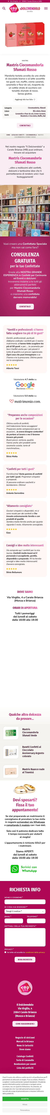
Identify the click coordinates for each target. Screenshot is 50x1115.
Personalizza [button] (25, 1110)
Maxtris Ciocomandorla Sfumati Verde (30, 732)
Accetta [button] (25, 1099)
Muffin (40, 116)
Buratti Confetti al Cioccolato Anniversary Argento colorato (33, 751)
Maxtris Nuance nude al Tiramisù (33, 771)
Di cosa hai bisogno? (15, 907)
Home (8, 135)
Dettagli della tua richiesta (19, 926)
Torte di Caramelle (25, 1060)
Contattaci (25, 125)
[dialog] (25, 1094)
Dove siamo (25, 1049)
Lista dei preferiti (25, 1068)
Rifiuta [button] (25, 1104)
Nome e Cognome (13, 898)
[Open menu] (45, 8)
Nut (44, 116)
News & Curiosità (25, 1045)
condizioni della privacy (35, 952)
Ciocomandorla (33, 108)
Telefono (32, 917)
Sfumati (43, 108)
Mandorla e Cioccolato (29, 116)
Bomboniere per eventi (25, 1064)
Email (7, 917)
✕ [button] (46, 1077)
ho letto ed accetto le (26, 952)
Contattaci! (25, 306)
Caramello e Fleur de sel (24, 114)
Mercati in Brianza (25, 1041)
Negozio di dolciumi (25, 1037)
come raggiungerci (25, 1024)
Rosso (43, 111)
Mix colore (37, 111)
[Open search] (4, 8)
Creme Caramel (39, 114)
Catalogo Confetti (18, 135)
